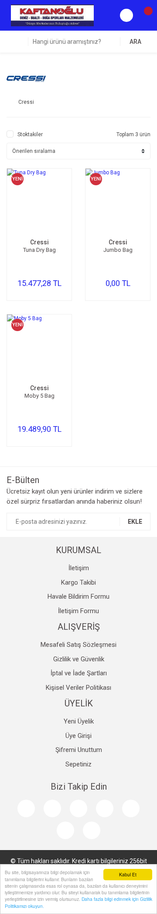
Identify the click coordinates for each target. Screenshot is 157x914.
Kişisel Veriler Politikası (78, 688)
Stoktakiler (30, 134)
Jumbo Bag (118, 250)
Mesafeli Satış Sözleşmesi (78, 645)
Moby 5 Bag (39, 395)
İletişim (78, 568)
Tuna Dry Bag (39, 250)
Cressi (39, 242)
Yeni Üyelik (79, 721)
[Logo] (52, 15)
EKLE (135, 521)
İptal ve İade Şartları (79, 673)
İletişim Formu (78, 611)
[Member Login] (126, 15)
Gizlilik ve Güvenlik (78, 659)
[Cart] (143, 15)
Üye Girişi (78, 736)
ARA (135, 41)
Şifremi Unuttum (78, 750)
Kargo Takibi (78, 582)
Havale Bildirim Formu (78, 596)
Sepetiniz (78, 764)
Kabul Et (128, 874)
